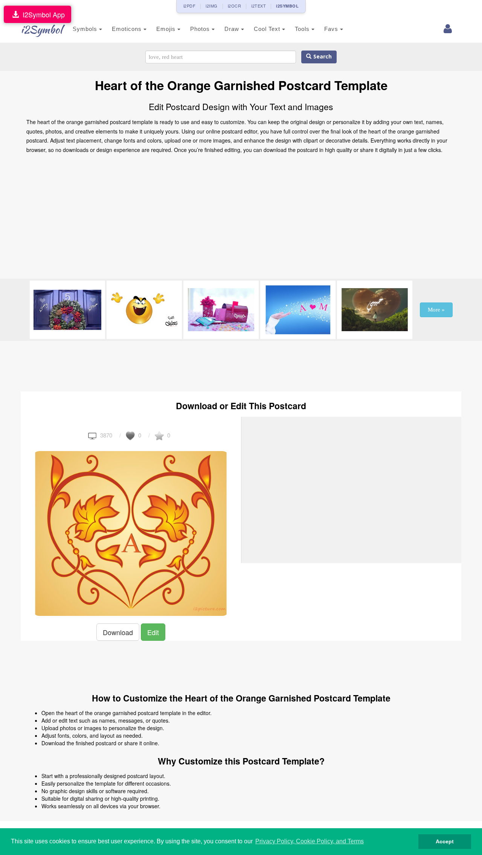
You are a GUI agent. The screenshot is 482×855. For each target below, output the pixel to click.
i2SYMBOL (287, 6)
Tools (303, 29)
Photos (201, 29)
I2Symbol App (42, 14)
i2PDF (189, 6)
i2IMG (212, 6)
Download (118, 632)
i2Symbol (41, 29)
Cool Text (268, 29)
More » (436, 310)
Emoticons (127, 29)
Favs (332, 29)
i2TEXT (258, 6)
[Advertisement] (241, 218)
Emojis (166, 29)
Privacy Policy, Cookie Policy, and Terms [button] (309, 841)
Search (321, 57)
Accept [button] (445, 841)
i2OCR (234, 6)
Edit (153, 632)
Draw (232, 29)
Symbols (86, 29)
